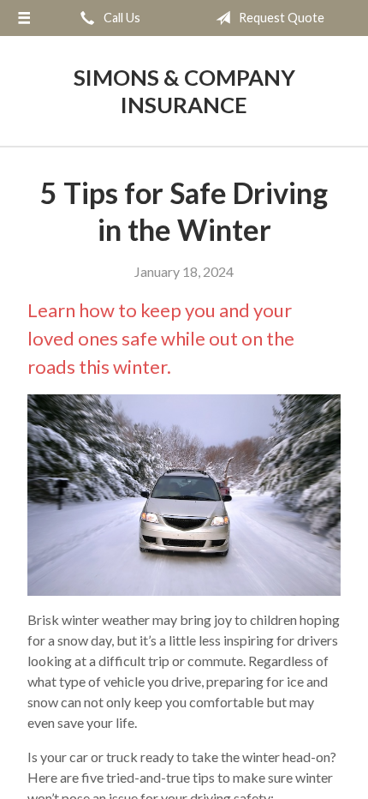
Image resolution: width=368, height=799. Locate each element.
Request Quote (280, 17)
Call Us (120, 17)
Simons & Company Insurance (184, 90)
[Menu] (24, 18)
